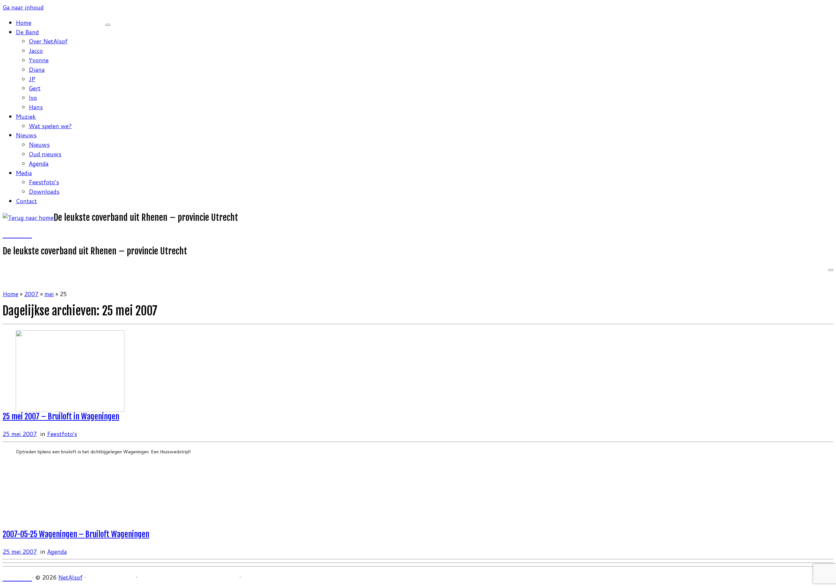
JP (32, 79)
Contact (26, 201)
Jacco (36, 50)
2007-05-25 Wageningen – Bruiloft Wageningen (76, 534)
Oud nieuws (45, 154)
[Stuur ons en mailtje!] (23, 234)
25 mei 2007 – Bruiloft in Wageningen (61, 416)
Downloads (44, 191)
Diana (37, 69)
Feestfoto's (62, 434)
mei (49, 294)
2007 (31, 294)
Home (23, 22)
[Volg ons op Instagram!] (11, 234)
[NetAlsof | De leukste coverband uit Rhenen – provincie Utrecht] (28, 217)
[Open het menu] (830, 270)
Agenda (39, 163)
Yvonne (39, 60)
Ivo (33, 97)
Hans (36, 107)
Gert (34, 88)
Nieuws (26, 135)
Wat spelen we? (50, 126)
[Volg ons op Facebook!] (5, 234)
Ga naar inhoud (23, 7)
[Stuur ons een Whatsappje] (29, 234)
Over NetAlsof (48, 41)
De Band (27, 32)
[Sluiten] (107, 25)
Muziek (26, 116)
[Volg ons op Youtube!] (17, 234)
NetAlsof (70, 577)
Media (24, 173)
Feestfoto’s (44, 182)
